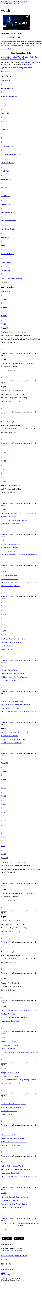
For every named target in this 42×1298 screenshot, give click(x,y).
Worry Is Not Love (23, 57)
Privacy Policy (5, 1274)
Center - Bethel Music (8, 551)
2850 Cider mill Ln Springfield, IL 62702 (14, 1256)
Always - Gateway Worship (10, 575)
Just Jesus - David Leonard (9, 579)
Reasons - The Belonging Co (10, 544)
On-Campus (5, 1250)
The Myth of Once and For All (15, 59)
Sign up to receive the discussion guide (13, 68)
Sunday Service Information (14, 2)
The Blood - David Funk (9, 646)
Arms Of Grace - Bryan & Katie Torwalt (14, 520)
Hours (3, 1273)
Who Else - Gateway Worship (10, 586)
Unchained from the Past (9, 57)
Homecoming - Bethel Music (10, 524)
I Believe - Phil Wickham (9, 670)
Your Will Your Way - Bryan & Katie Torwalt (15, 704)
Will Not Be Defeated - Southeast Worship (14, 732)
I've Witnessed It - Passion (9, 548)
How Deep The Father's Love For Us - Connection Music (19, 555)
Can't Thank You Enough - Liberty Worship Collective (18, 513)
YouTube (29, 64)
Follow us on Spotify (9, 1223)
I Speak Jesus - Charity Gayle (10, 680)
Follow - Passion (6, 649)
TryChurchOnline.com (18, 1250)
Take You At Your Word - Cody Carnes (13, 639)
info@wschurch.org (7, 1269)
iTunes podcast (25, 62)
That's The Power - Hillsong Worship (13, 673)
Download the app (5, 1233)
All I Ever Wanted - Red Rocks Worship (14, 677)
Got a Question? (6, 1229)
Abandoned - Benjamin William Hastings (14, 739)
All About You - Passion (8, 517)
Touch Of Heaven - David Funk (11, 743)
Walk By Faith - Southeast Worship (12, 701)
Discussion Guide (6, 49)
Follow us (4, 353)
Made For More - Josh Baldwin (11, 642)
